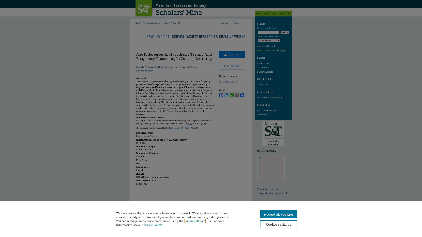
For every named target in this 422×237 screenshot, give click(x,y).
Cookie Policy (153, 225)
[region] (211, 219)
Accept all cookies (278, 214)
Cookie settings (195, 221)
